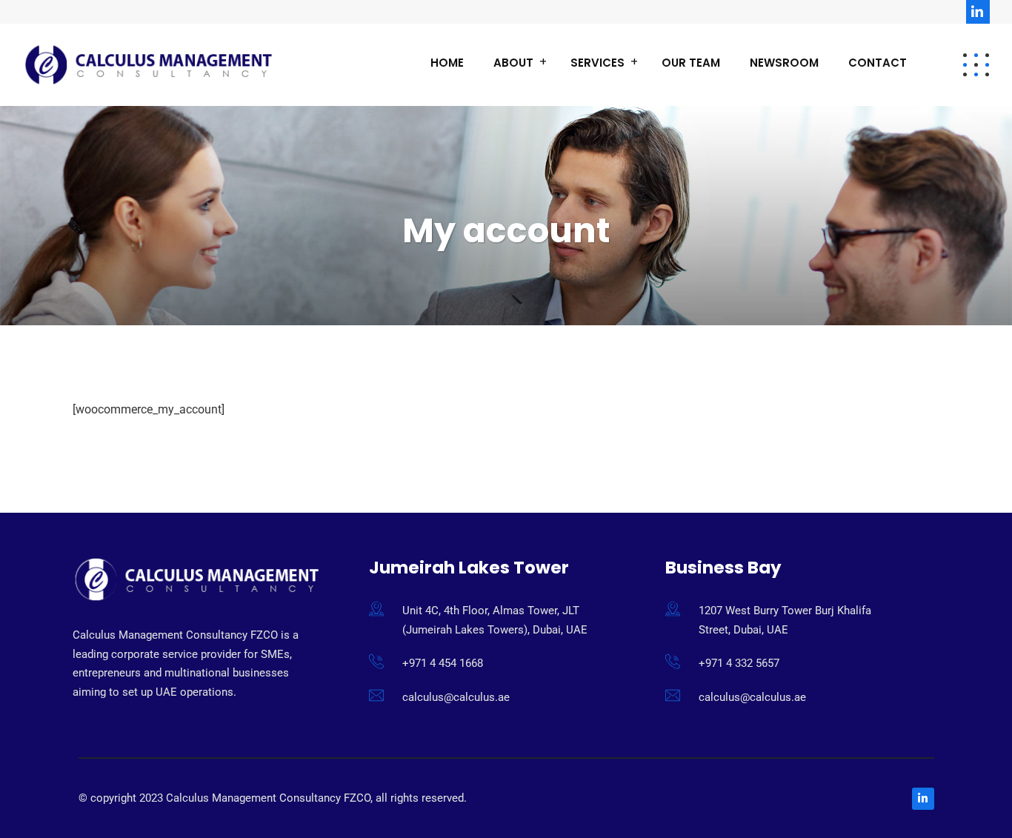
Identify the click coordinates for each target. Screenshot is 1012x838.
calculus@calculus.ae (456, 697)
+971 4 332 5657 (739, 663)
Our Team (691, 62)
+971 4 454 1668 (442, 663)
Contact (877, 62)
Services (597, 62)
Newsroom (784, 62)
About (513, 62)
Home (447, 62)
